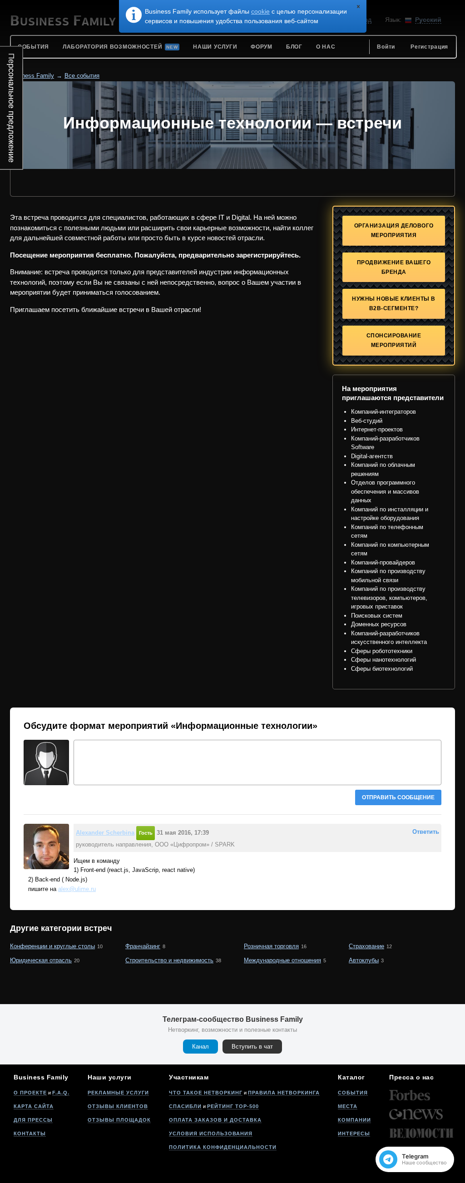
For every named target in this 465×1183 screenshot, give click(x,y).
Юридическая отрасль (41, 960)
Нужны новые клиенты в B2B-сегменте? (393, 304)
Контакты (30, 1133)
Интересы (354, 1133)
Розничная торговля (271, 946)
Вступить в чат (252, 1046)
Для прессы (33, 1120)
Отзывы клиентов (118, 1106)
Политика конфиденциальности (223, 1147)
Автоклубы (364, 960)
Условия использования (210, 1133)
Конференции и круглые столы (52, 946)
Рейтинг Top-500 (233, 1106)
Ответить (425, 831)
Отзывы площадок (119, 1120)
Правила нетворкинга (284, 1092)
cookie (260, 11)
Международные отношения (282, 960)
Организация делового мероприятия (394, 230)
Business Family (32, 75)
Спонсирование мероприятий (393, 340)
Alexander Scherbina (105, 832)
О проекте (30, 1092)
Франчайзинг (142, 946)
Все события (81, 75)
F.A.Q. (60, 1092)
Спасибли (185, 1106)
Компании (354, 1120)
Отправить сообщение (398, 797)
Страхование (366, 946)
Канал (200, 1046)
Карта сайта (34, 1106)
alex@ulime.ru (77, 889)
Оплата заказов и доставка (215, 1120)
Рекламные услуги (118, 1092)
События (353, 1092)
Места (347, 1106)
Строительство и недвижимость (169, 960)
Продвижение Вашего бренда (394, 267)
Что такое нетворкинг (205, 1092)
